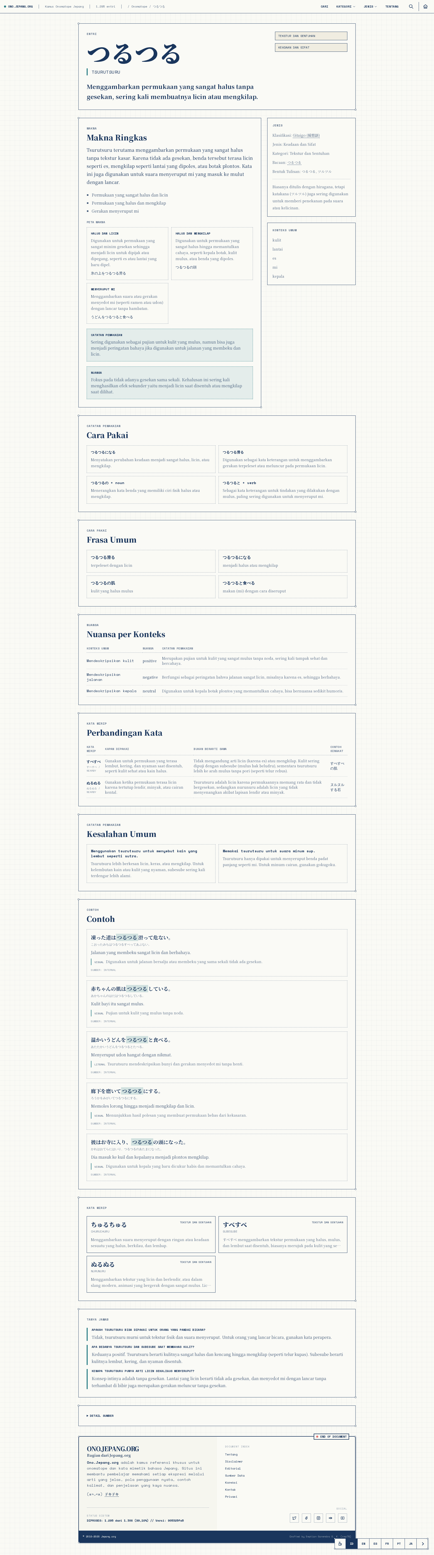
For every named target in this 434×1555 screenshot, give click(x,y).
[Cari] (411, 6)
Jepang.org (108, 1536)
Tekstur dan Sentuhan (296, 36)
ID (351, 1543)
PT (399, 1543)
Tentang (392, 6)
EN (363, 1543)
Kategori (344, 6)
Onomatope (139, 7)
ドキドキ (112, 1494)
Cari (324, 6)
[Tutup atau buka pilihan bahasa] (422, 1544)
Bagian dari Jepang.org (109, 1455)
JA (410, 1543)
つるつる (294, 162)
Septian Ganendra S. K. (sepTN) (328, 1536)
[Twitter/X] (294, 1518)
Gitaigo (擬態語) (306, 135)
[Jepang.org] (424, 6)
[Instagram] (318, 1518)
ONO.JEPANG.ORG (20, 7)
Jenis (368, 6)
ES (375, 1543)
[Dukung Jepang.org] (340, 1544)
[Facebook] (306, 1518)
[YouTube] (342, 1518)
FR (387, 1543)
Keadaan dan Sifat (293, 47)
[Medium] (330, 1518)
